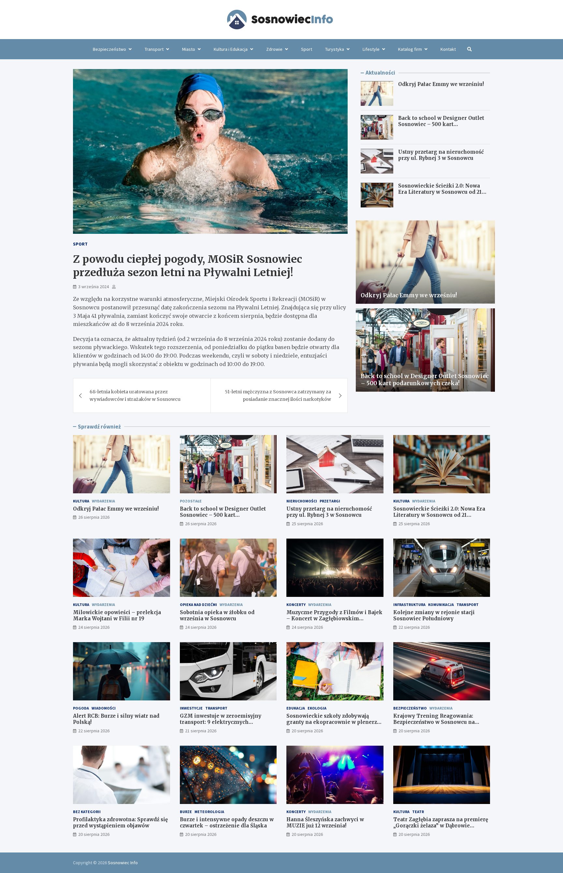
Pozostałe (191, 501)
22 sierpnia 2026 (414, 627)
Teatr (418, 811)
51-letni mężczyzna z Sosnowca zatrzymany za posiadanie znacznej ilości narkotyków (278, 395)
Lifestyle (371, 49)
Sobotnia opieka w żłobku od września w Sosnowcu (217, 615)
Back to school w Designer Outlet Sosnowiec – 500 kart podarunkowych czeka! (441, 124)
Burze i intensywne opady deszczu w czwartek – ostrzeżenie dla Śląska (227, 822)
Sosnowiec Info (123, 863)
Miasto (188, 49)
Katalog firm (410, 49)
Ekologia (317, 708)
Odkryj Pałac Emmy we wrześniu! (441, 84)
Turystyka (334, 49)
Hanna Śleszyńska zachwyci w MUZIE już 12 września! (325, 822)
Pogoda (81, 708)
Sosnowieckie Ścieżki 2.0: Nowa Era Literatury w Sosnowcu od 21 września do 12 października (440, 192)
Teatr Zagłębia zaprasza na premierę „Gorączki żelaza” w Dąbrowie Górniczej (440, 825)
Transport (154, 49)
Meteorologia (209, 811)
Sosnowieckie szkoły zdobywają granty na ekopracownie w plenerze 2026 (333, 722)
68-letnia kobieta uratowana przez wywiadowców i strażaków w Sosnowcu (135, 395)
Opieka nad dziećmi (198, 604)
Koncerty (296, 604)
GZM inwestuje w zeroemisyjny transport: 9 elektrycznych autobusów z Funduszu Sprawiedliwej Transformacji (228, 725)
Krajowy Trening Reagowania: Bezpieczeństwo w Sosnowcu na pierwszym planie (434, 722)
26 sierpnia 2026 (93, 517)
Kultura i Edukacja (231, 49)
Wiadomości (104, 708)
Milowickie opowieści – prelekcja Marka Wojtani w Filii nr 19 (117, 615)
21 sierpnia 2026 (200, 731)
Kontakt (448, 49)
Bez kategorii (87, 811)
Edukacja (295, 708)
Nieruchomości (301, 501)
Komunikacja (441, 604)
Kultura (81, 501)
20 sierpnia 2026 (307, 731)
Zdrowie (274, 49)
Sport (306, 49)
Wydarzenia (103, 501)
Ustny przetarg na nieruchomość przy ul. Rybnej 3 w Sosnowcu (441, 155)
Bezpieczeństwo (109, 49)
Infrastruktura (409, 604)
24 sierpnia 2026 (93, 627)
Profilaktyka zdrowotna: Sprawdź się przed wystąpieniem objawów (120, 822)
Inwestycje (191, 708)
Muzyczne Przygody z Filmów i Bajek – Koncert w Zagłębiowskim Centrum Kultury (334, 618)
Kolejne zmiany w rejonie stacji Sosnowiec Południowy (434, 615)
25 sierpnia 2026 (307, 524)
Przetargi (330, 501)
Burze (186, 811)
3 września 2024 (93, 286)
